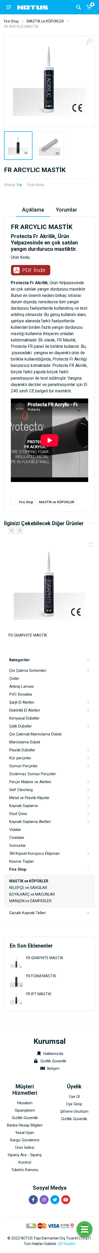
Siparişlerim (25, 1110)
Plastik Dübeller (22, 750)
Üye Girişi (74, 1104)
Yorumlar (66, 210)
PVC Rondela (20, 694)
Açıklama (33, 210)
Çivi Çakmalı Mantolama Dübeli (35, 734)
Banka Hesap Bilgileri (25, 1125)
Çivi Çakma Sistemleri (27, 670)
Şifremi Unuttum (74, 1111)
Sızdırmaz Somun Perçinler (32, 774)
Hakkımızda (52, 1053)
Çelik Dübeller (20, 726)
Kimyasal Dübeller (24, 718)
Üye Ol (74, 1096)
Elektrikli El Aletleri (24, 710)
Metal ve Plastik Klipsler (29, 797)
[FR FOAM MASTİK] (16, 980)
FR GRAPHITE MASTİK (44, 958)
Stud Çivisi (18, 813)
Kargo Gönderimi (24, 1140)
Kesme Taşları (21, 861)
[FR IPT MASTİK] (16, 998)
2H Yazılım (67, 1244)
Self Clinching (21, 789)
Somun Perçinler (23, 766)
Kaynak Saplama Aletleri (30, 821)
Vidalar (15, 829)
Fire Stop (11, 21)
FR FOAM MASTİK (41, 976)
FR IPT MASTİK (38, 994)
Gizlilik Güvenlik (53, 1061)
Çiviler (14, 678)
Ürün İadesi (24, 1147)
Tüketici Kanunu (24, 1169)
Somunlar (17, 845)
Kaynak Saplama (23, 805)
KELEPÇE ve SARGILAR (28, 888)
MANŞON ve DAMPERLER (30, 901)
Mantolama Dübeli (24, 742)
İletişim (53, 1068)
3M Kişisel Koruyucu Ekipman (34, 853)
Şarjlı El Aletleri (21, 702)
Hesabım (24, 1103)
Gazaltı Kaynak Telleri (27, 912)
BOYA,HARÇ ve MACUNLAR (32, 894)
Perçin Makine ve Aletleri (30, 781)
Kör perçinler (20, 758)
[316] (91, 545)
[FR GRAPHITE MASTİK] (16, 962)
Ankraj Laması (21, 686)
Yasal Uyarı (24, 1132)
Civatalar (16, 837)
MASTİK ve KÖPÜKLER (45, 21)
